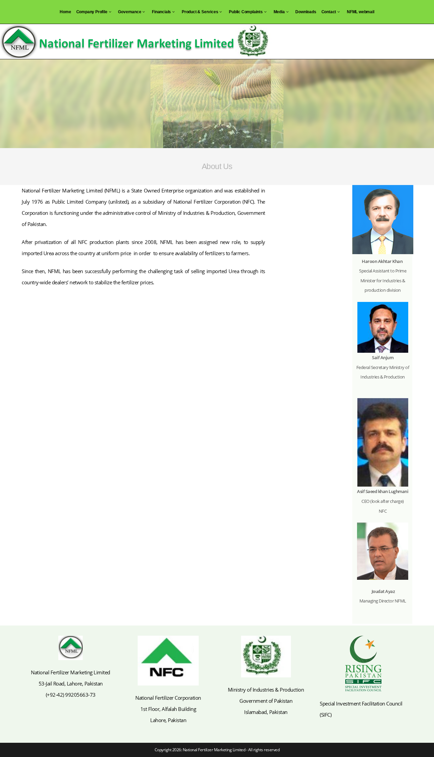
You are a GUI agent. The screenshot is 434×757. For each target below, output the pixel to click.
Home (65, 11)
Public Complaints (246, 11)
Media (279, 11)
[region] (217, 103)
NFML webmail (360, 11)
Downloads (305, 11)
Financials (161, 11)
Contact (328, 11)
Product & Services (200, 11)
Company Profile (91, 11)
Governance (129, 11)
